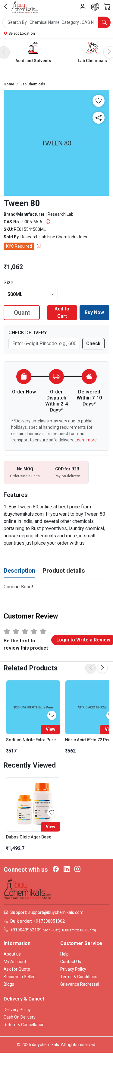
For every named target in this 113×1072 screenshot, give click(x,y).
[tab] (19, 571)
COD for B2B (67, 468)
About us (12, 954)
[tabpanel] (56, 586)
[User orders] (95, 7)
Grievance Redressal (79, 984)
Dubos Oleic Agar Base (28, 837)
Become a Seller (19, 976)
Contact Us (70, 961)
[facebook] (56, 869)
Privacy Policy (73, 969)
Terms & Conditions (78, 976)
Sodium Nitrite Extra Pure (31, 739)
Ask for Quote (17, 969)
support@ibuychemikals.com (55, 912)
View (50, 729)
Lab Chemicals (92, 60)
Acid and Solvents (33, 60)
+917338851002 (49, 921)
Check (93, 343)
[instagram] (77, 869)
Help (64, 954)
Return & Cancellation (24, 1024)
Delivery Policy (17, 1009)
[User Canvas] (82, 7)
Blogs (9, 984)
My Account (15, 961)
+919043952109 (26, 929)
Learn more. (86, 439)
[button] (56, 22)
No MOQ (25, 468)
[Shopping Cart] (107, 7)
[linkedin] (67, 869)
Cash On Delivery (20, 1017)
